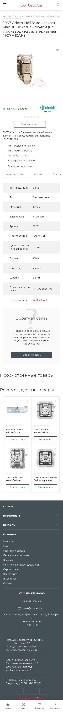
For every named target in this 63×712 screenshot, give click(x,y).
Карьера (8, 560)
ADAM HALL (40, 300)
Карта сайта (10, 574)
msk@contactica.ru (34, 608)
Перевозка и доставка (16, 555)
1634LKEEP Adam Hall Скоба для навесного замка (14, 432)
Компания (9, 534)
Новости (8, 541)
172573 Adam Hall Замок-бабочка (14, 479)
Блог (6, 546)
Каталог (8, 506)
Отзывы (38, 174)
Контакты (9, 525)
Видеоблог (9, 578)
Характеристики (15, 174)
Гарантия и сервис (14, 550)
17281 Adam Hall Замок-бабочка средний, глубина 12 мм (45, 480)
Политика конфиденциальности (22, 564)
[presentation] (60, 174)
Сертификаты (11, 569)
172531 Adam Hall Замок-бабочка (42, 431)
